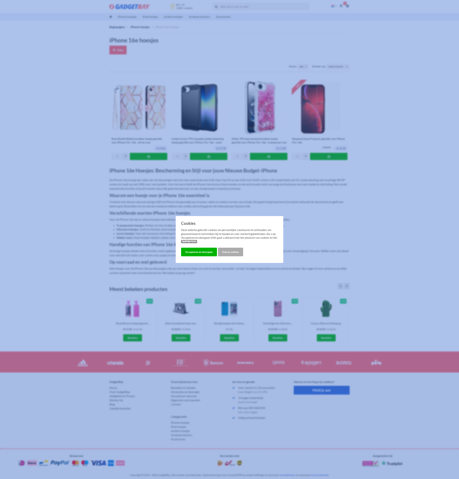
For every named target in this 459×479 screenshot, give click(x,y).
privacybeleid (189, 241)
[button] (199, 252)
